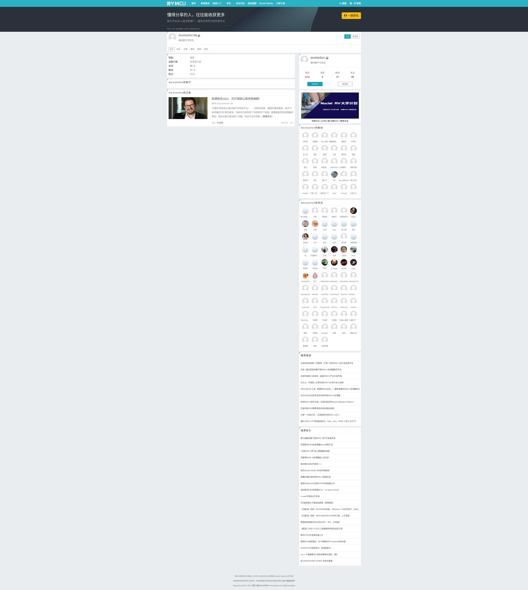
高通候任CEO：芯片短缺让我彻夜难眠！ (237, 98)
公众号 (186, 29)
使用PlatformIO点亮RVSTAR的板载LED (318, 483)
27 (337, 77)
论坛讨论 (240, 3)
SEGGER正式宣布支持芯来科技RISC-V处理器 (320, 395)
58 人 (192, 66)
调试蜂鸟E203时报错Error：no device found (320, 490)
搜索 (344, 3)
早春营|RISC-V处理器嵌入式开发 (315, 457)
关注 (347, 36)
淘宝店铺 (179, 29)
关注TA (315, 84)
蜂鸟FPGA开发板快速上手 (312, 535)
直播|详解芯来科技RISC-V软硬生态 (316, 477)
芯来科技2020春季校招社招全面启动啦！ (318, 408)
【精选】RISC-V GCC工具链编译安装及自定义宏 (322, 528)
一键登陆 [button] (353, 15)
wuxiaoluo (317, 57)
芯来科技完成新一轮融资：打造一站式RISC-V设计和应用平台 (327, 363)
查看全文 (267, 116)
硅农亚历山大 (195, 29)
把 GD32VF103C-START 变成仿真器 (316, 561)
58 (352, 77)
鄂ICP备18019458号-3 (261, 586)
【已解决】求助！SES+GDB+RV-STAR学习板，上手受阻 (325, 516)
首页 (193, 3)
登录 (359, 3)
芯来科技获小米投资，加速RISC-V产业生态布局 (321, 376)
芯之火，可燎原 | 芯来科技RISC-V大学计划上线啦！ (323, 382)
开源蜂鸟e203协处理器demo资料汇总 (317, 444)
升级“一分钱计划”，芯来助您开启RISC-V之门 (320, 415)
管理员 (289, 581)
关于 (172, 49)
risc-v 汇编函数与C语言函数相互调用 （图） (320, 554)
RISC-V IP (171, 29)
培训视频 (252, 3)
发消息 (355, 36)
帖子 (179, 49)
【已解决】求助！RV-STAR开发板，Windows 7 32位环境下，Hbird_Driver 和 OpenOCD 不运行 (342, 509)
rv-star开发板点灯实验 (310, 496)
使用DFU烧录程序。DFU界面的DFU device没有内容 (323, 541)
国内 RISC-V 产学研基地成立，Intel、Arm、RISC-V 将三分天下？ (329, 421)
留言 (192, 49)
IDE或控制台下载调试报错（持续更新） (318, 503)
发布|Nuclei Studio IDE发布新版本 (315, 470)
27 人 (192, 70)
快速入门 (217, 3)
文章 (185, 49)
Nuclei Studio (266, 3)
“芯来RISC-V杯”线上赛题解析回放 (315, 451)
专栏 (228, 3)
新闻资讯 (205, 3)
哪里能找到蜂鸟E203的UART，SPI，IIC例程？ (321, 522)
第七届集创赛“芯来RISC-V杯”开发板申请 (318, 438)
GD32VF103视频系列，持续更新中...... (317, 548)
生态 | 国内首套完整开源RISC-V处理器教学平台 (321, 369)
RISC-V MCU (247, 586)
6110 (307, 77)
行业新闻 (220, 123)
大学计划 (280, 3)
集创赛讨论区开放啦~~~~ (311, 464)
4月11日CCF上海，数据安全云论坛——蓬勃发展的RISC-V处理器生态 (330, 389)
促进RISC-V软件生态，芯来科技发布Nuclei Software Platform (327, 402)
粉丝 (199, 49)
